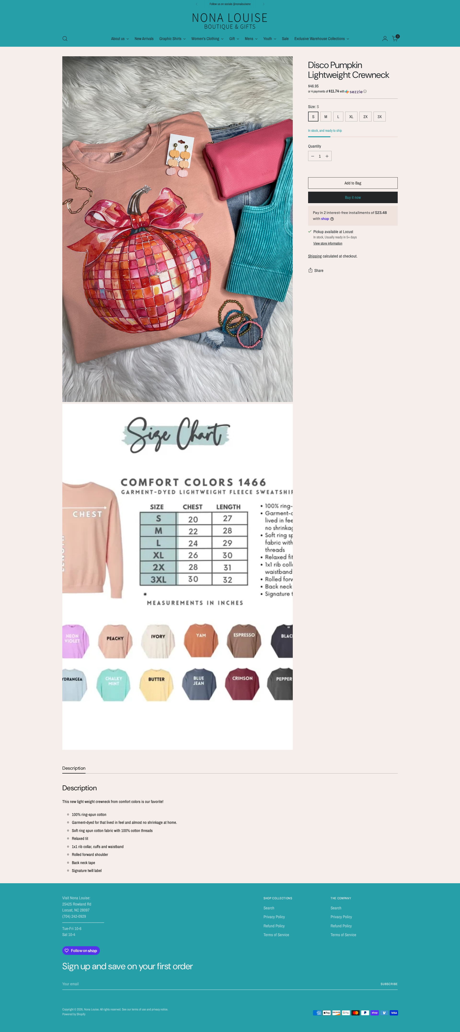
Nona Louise (91, 1009)
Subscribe (389, 984)
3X (380, 116)
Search (269, 908)
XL (351, 116)
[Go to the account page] (385, 38)
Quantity (314, 146)
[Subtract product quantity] (312, 156)
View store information (327, 243)
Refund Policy (274, 926)
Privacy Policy (274, 916)
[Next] (263, 4)
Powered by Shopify (73, 1014)
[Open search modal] (65, 38)
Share (318, 270)
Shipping (315, 256)
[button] (353, 91)
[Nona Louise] (230, 20)
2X (365, 116)
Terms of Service (276, 934)
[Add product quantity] (327, 156)
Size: (313, 106)
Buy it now (353, 197)
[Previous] (196, 4)
